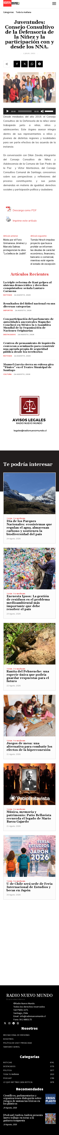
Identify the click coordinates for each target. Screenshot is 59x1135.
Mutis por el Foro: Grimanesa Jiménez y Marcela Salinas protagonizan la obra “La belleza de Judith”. (15, 246)
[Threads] (18, 1023)
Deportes (8, 310)
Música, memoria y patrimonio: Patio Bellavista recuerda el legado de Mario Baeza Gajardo (29, 817)
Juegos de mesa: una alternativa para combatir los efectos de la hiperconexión (29, 746)
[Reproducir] (7, 111)
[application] (29, 111)
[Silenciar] (42, 111)
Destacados (9, 334)
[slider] (49, 111)
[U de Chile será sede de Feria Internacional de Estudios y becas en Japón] (29, 856)
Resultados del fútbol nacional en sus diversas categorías (29, 305)
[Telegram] (39, 64)
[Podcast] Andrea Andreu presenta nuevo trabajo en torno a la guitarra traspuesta (23, 1118)
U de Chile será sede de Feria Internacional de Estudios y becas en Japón (29, 887)
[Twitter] (5, 1023)
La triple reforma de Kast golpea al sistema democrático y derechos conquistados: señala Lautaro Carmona (27, 287)
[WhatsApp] (32, 64)
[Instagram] (9, 1023)
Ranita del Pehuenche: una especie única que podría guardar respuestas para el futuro (28, 676)
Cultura (7, 374)
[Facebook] (17, 64)
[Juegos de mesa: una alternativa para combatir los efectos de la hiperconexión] (29, 715)
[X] (24, 64)
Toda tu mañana (23, 12)
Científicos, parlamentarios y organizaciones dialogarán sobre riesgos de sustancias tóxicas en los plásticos (22, 1099)
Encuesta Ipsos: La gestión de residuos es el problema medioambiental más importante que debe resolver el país (28, 602)
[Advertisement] (29, 929)
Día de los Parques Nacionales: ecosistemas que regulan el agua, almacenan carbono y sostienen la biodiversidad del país (29, 527)
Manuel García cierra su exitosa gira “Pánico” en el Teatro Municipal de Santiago (28, 367)
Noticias (7, 295)
